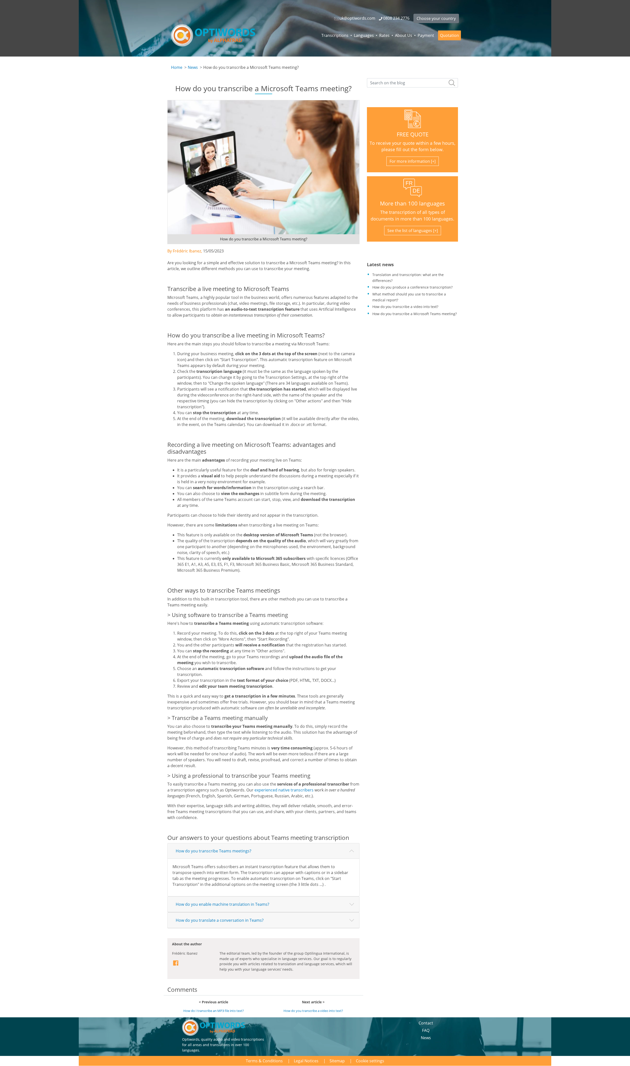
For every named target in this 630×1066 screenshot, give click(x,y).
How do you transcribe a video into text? (313, 1010)
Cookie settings (370, 1061)
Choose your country (436, 18)
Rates (384, 35)
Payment (426, 35)
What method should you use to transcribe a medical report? (409, 297)
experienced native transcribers (284, 790)
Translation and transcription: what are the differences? (408, 277)
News (193, 67)
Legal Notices (306, 1061)
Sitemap (337, 1061)
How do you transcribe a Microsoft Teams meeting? (414, 313)
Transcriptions (334, 35)
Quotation (449, 35)
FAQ (425, 1030)
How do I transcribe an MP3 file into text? (213, 1010)
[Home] (213, 35)
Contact (426, 1023)
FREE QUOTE (412, 134)
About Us (403, 35)
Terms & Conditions (264, 1061)
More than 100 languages (412, 203)
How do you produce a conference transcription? (412, 287)
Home (176, 67)
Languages (364, 35)
